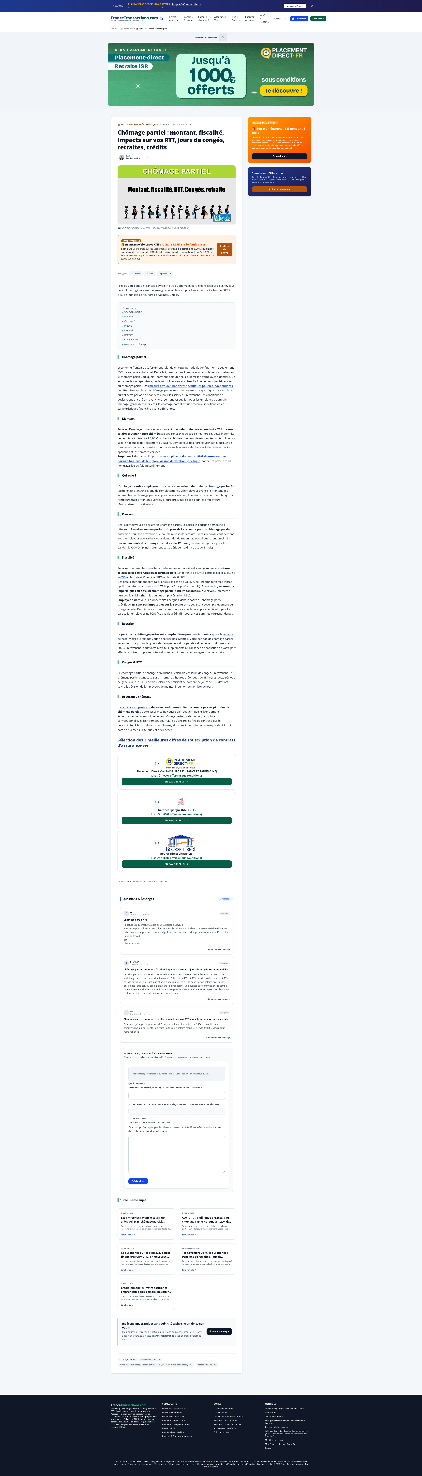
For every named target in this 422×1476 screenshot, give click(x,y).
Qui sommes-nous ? (274, 1416)
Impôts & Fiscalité (264, 18)
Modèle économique (274, 1440)
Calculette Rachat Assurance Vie (228, 1416)
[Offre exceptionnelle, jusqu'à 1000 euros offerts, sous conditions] (211, 74)
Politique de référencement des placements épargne (285, 1421)
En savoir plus (279, 156)
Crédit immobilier (222, 1432)
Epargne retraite (249, 18)
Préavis (128, 325)
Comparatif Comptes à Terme (176, 1424)
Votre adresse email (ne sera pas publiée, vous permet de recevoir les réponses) (174, 1104)
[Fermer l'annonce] (223, 37)
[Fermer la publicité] (312, 6)
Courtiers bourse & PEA (173, 1432)
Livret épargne (174, 18)
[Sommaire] (120, 357)
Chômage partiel (133, 311)
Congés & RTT (131, 339)
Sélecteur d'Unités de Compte (227, 1424)
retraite (228, 634)
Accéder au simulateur (280, 189)
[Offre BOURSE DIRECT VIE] (181, 843)
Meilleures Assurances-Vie (174, 1408)
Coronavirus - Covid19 (150, 1359)
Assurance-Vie (220, 18)
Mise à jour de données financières (281, 1444)
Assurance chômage (135, 344)
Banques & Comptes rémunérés (177, 1436)
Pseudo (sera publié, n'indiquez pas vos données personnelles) (165, 1087)
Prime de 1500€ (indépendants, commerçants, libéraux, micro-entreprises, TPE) (156, 1364)
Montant (129, 316)
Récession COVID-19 (207, 1364)
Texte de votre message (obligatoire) (149, 1122)
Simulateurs (318, 18)
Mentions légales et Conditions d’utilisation (284, 1408)
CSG (123, 577)
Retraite (128, 334)
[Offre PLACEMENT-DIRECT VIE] (181, 763)
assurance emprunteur (135, 707)
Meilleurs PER (168, 1428)
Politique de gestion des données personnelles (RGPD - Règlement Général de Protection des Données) (286, 1434)
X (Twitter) (136, 273)
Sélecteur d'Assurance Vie (226, 1420)
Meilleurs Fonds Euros (172, 1412)
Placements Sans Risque (173, 1416)
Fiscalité (128, 330)
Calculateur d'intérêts (223, 1408)
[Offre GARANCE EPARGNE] (181, 802)
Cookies (268, 1448)
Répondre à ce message (219, 949)
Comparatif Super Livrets (173, 1420)
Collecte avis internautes (276, 1427)
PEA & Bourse (236, 18)
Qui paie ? (129, 321)
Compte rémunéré (203, 18)
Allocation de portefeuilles (226, 1428)
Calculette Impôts (222, 1412)
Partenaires (270, 1412)
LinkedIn (149, 273)
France (134, 18)
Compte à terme (188, 18)
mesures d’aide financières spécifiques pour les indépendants (191, 386)
